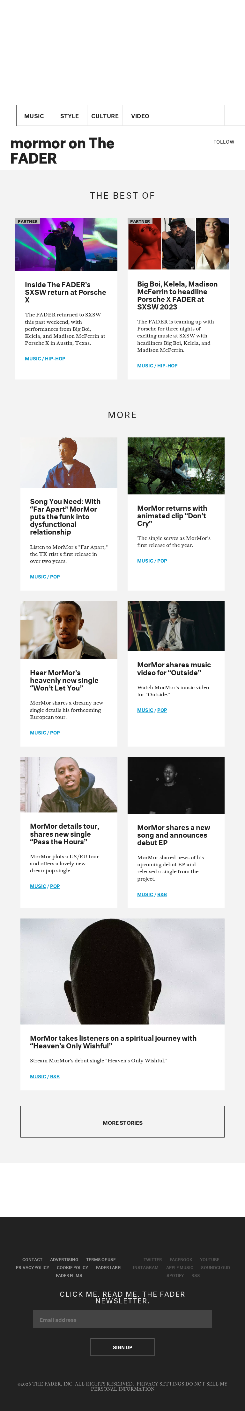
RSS (195, 1275)
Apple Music (179, 1267)
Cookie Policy (72, 1267)
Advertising (64, 1259)
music (33, 358)
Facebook (181, 1259)
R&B (162, 893)
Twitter (153, 1259)
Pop (55, 576)
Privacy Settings (160, 1384)
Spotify (175, 1275)
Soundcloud (215, 1267)
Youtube (209, 1259)
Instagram (146, 1267)
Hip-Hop (55, 358)
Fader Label (109, 1267)
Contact (32, 1259)
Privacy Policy (32, 1267)
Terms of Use (101, 1259)
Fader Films (69, 1275)
